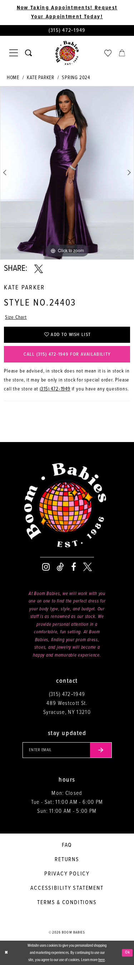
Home (13, 78)
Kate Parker (40, 78)
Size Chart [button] (16, 317)
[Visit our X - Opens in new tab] (87, 567)
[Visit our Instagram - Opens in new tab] (46, 567)
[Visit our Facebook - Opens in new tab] (73, 567)
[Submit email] (101, 750)
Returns (67, 859)
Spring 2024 (76, 78)
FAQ (67, 845)
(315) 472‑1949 (55, 389)
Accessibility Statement (66, 888)
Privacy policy (67, 874)
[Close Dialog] (6, 953)
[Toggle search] (28, 53)
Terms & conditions (66, 902)
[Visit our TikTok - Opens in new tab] (60, 567)
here (101, 959)
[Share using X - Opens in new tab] (38, 269)
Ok (127, 952)
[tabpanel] (67, 172)
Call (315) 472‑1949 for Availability (67, 354)
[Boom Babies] (67, 53)
